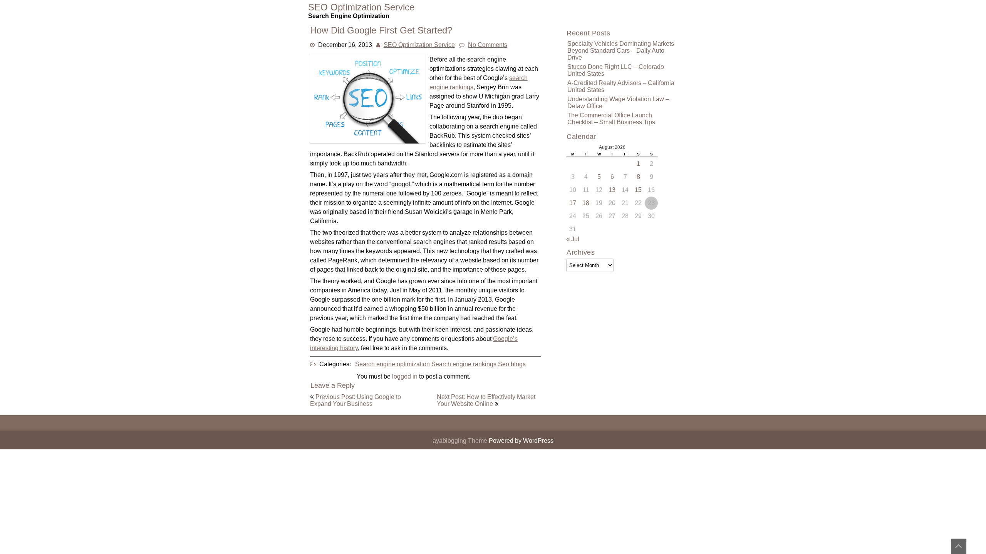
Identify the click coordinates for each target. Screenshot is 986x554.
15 (638, 190)
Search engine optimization (392, 364)
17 (572, 203)
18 (585, 203)
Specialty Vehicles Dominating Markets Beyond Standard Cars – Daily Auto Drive (620, 50)
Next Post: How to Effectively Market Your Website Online (486, 400)
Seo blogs (512, 364)
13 (612, 190)
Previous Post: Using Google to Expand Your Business (355, 400)
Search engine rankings (463, 364)
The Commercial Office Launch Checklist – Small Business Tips (611, 118)
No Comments (487, 45)
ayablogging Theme (461, 440)
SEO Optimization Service (419, 45)
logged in (405, 376)
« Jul (572, 239)
